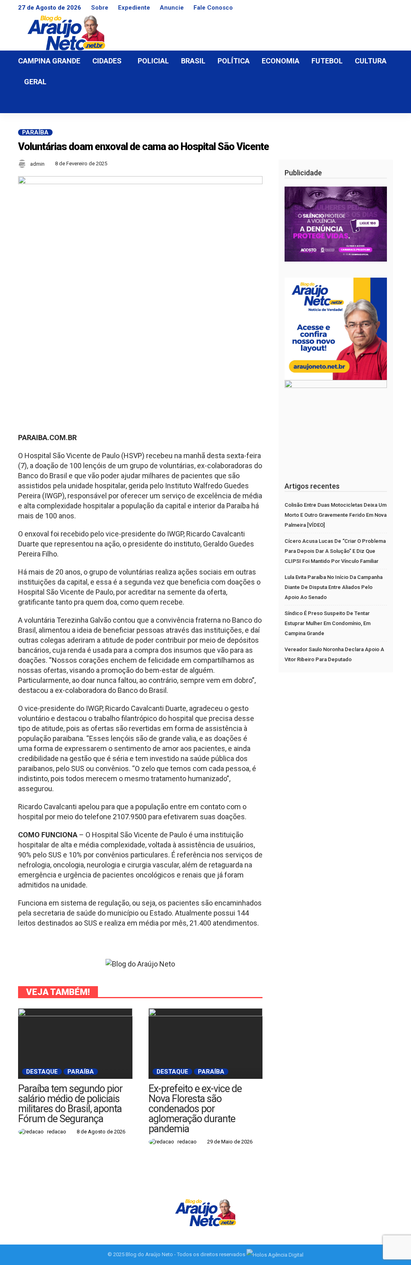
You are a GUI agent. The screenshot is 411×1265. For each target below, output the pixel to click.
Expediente (134, 7)
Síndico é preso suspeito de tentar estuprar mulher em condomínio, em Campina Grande (327, 623)
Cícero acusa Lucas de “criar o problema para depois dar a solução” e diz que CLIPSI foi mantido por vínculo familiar (335, 551)
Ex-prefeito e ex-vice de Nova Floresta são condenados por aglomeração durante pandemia (195, 1109)
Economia (280, 61)
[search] (382, 102)
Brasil (193, 61)
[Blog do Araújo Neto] (205, 1212)
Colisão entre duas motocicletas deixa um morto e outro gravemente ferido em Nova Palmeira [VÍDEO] (336, 515)
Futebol (327, 61)
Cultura (371, 61)
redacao (56, 1132)
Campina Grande (49, 61)
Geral (35, 81)
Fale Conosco (213, 7)
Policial (153, 61)
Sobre (99, 7)
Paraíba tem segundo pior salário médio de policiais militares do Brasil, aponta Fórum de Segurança (70, 1104)
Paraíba (35, 132)
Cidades (107, 61)
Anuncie (172, 7)
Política (234, 61)
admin (37, 164)
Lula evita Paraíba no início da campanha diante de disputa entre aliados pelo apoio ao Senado (334, 587)
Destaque (42, 1071)
